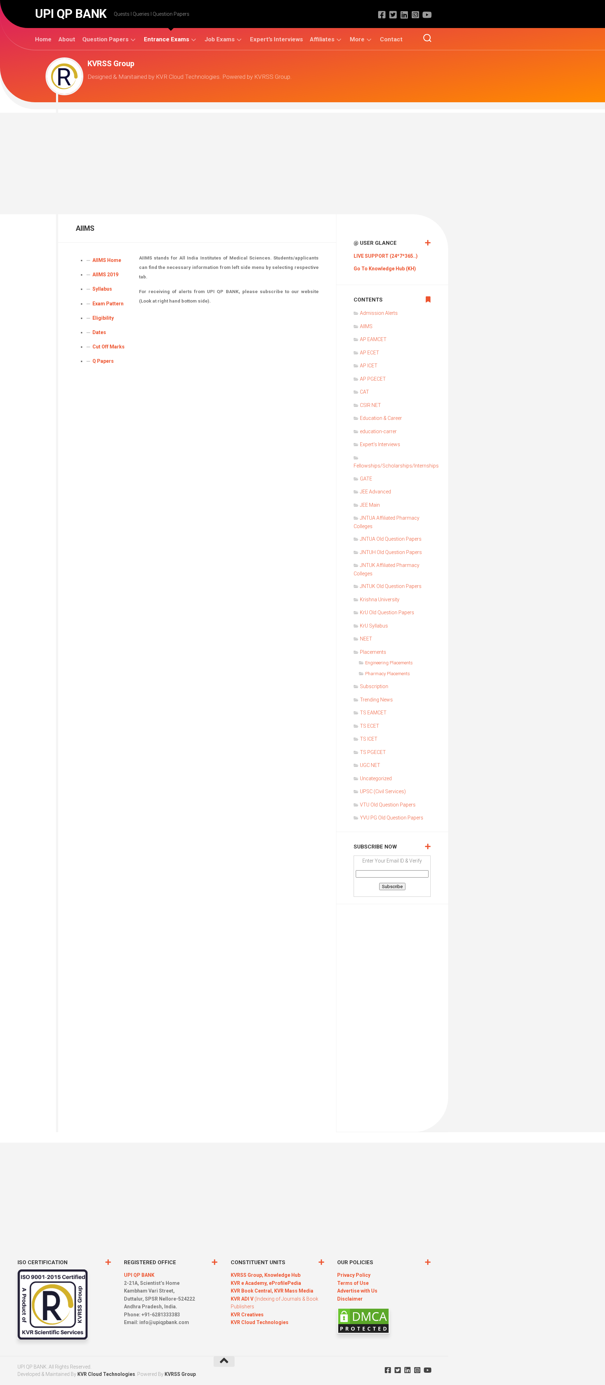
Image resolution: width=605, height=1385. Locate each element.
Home (43, 39)
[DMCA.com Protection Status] (363, 1332)
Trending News (376, 699)
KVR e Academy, (250, 1283)
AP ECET (369, 352)
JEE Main (370, 505)
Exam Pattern (108, 303)
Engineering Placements (389, 662)
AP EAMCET (373, 339)
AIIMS (366, 326)
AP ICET (368, 365)
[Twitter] (393, 15)
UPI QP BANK (71, 14)
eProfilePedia (285, 1283)
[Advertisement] (302, 162)
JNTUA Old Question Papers (391, 539)
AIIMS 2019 (105, 274)
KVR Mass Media (293, 1291)
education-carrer (378, 431)
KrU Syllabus (374, 626)
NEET (366, 639)
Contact (391, 39)
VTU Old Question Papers (388, 805)
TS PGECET (373, 752)
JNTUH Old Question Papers (391, 552)
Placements (373, 652)
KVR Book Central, (252, 1291)
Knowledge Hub (282, 1275)
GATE (366, 479)
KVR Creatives (247, 1314)
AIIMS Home (106, 260)
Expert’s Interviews (276, 39)
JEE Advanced (375, 491)
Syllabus (102, 289)
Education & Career (381, 418)
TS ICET (368, 739)
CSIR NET (370, 405)
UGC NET (370, 765)
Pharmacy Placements (387, 673)
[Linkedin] (404, 15)
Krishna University (379, 599)
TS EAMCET (373, 712)
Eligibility (103, 318)
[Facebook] (381, 15)
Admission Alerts (379, 313)
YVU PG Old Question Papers (391, 817)
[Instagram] (415, 15)
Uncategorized (376, 778)
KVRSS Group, (247, 1275)
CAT (364, 392)
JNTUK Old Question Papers (391, 586)
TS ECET (369, 726)
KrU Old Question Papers (387, 612)
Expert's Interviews (380, 444)
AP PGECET (373, 379)
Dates (99, 332)
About (66, 39)
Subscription (374, 686)
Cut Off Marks (108, 346)
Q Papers (103, 361)
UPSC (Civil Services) (383, 791)
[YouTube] (426, 15)
